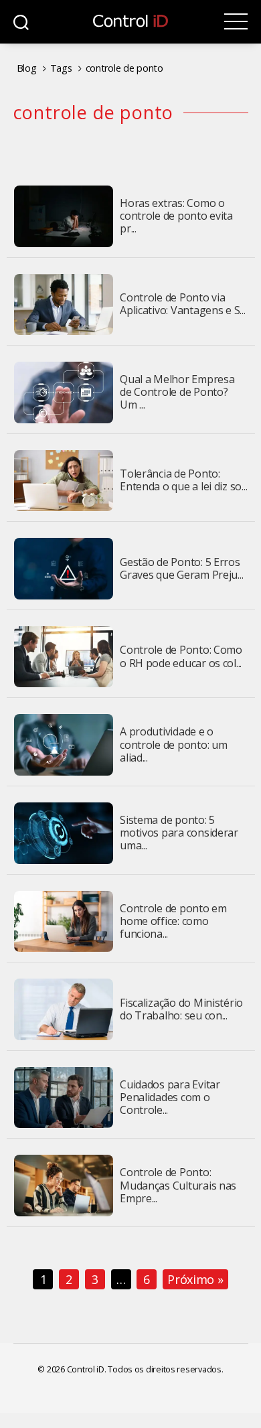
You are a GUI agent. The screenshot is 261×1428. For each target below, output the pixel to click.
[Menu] (236, 22)
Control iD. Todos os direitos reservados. (145, 1369)
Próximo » (195, 1279)
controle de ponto (124, 68)
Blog (27, 68)
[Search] (21, 22)
